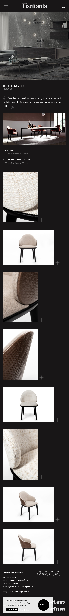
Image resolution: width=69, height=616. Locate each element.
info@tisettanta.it (12, 586)
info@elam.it (27, 586)
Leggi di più (12, 609)
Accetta (43, 605)
